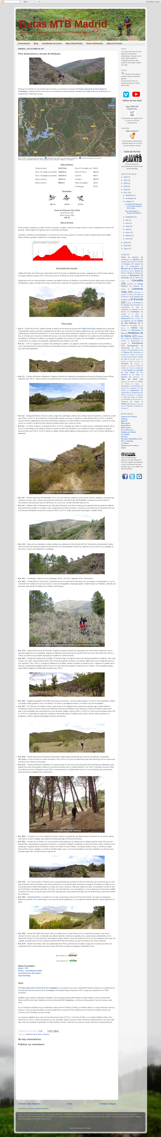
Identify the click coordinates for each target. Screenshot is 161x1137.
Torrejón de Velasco (132, 384)
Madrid (134, 328)
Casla (122, 281)
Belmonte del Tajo (126, 271)
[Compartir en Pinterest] (57, 1031)
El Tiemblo (125, 305)
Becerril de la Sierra (130, 268)
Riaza (132, 365)
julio (127, 220)
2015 (126, 246)
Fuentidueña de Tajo (130, 307)
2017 (126, 193)
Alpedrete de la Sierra (34, 1034)
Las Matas (133, 325)
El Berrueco (125, 297)
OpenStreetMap (24, 976)
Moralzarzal (136, 338)
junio (128, 223)
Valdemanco (134, 390)
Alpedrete (136, 259)
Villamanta (133, 404)
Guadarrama (125, 316)
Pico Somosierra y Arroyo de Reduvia (133, 212)
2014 (126, 249)
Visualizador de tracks (52, 43)
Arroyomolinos (134, 266)
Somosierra (136, 377)
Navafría (123, 343)
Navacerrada (135, 341)
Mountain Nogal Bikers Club (131, 439)
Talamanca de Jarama (127, 381)
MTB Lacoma (126, 428)
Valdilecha (140, 395)
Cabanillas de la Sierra (130, 278)
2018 (126, 189)
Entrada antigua (108, 1103)
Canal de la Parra (34, 897)
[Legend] (112, 105)
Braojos (130, 273)
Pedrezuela (137, 352)
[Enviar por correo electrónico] (48, 1031)
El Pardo (137, 303)
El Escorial (137, 299)
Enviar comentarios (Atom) (39, 1108)
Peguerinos (124, 354)
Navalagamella (132, 346)
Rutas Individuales (94, 43)
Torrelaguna (125, 386)
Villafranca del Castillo (130, 401)
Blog (36, 43)
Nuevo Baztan (132, 350)
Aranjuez (127, 264)
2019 (126, 186)
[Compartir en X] (53, 1031)
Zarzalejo (123, 408)
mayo (128, 226)
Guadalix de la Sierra (130, 314)
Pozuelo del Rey (135, 359)
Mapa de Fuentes (114, 43)
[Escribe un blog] (51, 1031)
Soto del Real (129, 379)
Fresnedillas (137, 305)
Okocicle (124, 436)
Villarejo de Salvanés (134, 406)
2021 (126, 180)
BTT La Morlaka (127, 441)
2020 (126, 183)
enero (128, 239)
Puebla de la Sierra (135, 361)
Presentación (24, 43)
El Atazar (138, 294)
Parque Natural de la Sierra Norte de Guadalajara (39, 988)
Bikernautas (125, 423)
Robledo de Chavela (127, 368)
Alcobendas (125, 259)
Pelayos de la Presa (137, 354)
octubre (129, 201)
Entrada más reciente (29, 1103)
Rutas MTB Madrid (63, 23)
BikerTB (124, 421)
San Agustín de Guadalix (133, 370)
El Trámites (125, 434)
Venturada (126, 399)
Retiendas (124, 365)
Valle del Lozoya (129, 397)
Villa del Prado (137, 399)
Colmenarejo (137, 292)
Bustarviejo (134, 275)
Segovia (124, 377)
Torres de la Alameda (128, 388)
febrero (129, 235)
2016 (126, 242)
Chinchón (130, 284)
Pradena (123, 361)
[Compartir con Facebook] (55, 1031)
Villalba (123, 404)
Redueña (136, 363)
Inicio (69, 1103)
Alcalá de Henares (129, 257)
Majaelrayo (124, 330)
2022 (126, 177)
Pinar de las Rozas (129, 357)
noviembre (130, 198)
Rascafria (124, 363)
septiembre (130, 217)
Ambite (140, 262)
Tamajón (140, 381)
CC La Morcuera (127, 430)
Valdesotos (131, 395)
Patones (46, 1034)
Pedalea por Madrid (128, 432)
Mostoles (123, 341)
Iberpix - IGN (23, 968)
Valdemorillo (125, 393)
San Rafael (130, 372)
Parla (141, 350)
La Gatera (125, 443)
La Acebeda (137, 318)
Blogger (88, 1128)
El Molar (128, 302)
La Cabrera (125, 321)
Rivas (138, 366)
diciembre (129, 195)
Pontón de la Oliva (88, 329)
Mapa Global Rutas (74, 43)
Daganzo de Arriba (126, 294)
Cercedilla (137, 280)
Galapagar (124, 309)
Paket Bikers (125, 425)
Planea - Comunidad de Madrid (30, 971)
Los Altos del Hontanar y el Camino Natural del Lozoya (133, 206)
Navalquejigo (125, 348)
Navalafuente (137, 343)
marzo (128, 232)
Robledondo (139, 368)
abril (127, 229)
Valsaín (140, 397)
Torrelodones (136, 386)
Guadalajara (134, 312)
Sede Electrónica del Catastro (29, 973)
